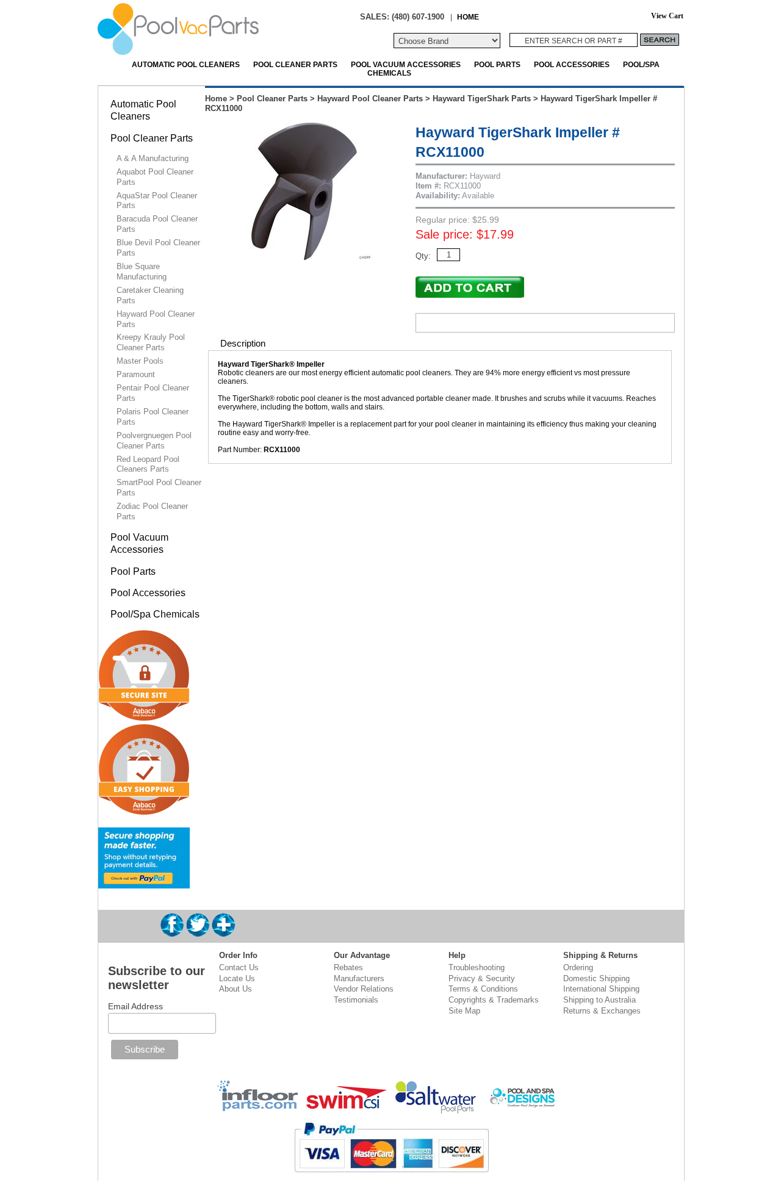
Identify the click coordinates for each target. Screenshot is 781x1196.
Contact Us (239, 967)
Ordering (578, 967)
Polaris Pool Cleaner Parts (153, 417)
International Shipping (601, 988)
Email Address (135, 1006)
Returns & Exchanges (602, 1010)
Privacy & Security (481, 978)
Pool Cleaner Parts (295, 64)
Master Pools (140, 361)
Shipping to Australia (599, 999)
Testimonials (356, 999)
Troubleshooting (476, 967)
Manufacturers (359, 978)
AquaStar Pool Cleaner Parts (157, 201)
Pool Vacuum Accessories (406, 64)
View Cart (667, 16)
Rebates (348, 967)
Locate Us (237, 978)
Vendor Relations (364, 988)
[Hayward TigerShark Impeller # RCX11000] (304, 257)
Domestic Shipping (596, 978)
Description (242, 343)
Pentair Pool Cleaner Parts (153, 393)
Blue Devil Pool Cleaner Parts (158, 248)
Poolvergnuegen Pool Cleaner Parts (154, 440)
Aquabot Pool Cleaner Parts (155, 177)
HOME (468, 17)
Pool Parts (497, 64)
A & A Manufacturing (153, 158)
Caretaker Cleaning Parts (150, 295)
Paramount (136, 374)
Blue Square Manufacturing (142, 271)
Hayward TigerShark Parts (482, 98)
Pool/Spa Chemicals (155, 614)
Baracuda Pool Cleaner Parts (157, 224)
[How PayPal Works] (144, 883)
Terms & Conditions (483, 988)
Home (216, 98)
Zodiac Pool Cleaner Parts (152, 511)
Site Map (464, 1010)
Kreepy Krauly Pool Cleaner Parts (151, 342)
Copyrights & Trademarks (493, 999)
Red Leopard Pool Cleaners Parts (148, 464)
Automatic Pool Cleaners (186, 64)
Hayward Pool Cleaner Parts (370, 98)
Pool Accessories (572, 64)
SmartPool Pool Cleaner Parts (159, 487)
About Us (235, 988)
